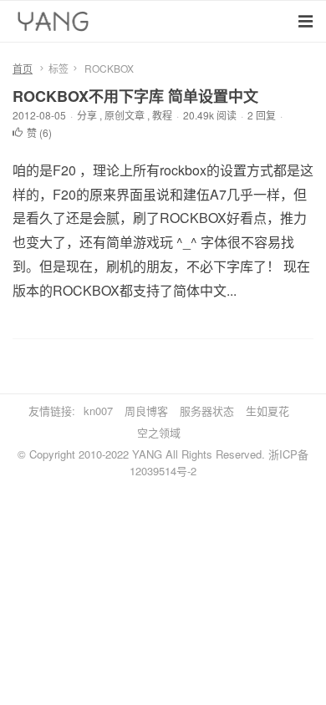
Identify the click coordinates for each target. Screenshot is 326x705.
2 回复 (261, 115)
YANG (147, 454)
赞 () (39, 132)
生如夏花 (267, 410)
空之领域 (159, 432)
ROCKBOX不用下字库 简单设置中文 (135, 96)
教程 (162, 115)
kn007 (98, 410)
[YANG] (55, 25)
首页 (23, 68)
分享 (87, 115)
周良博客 (146, 410)
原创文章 (124, 115)
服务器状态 (207, 410)
